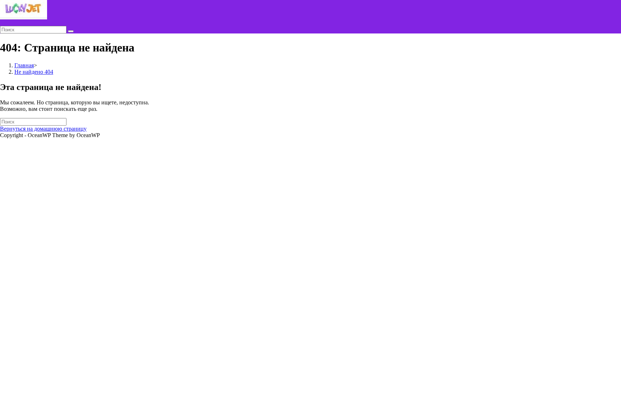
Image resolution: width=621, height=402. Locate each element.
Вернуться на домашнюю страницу (43, 129)
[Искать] (71, 31)
